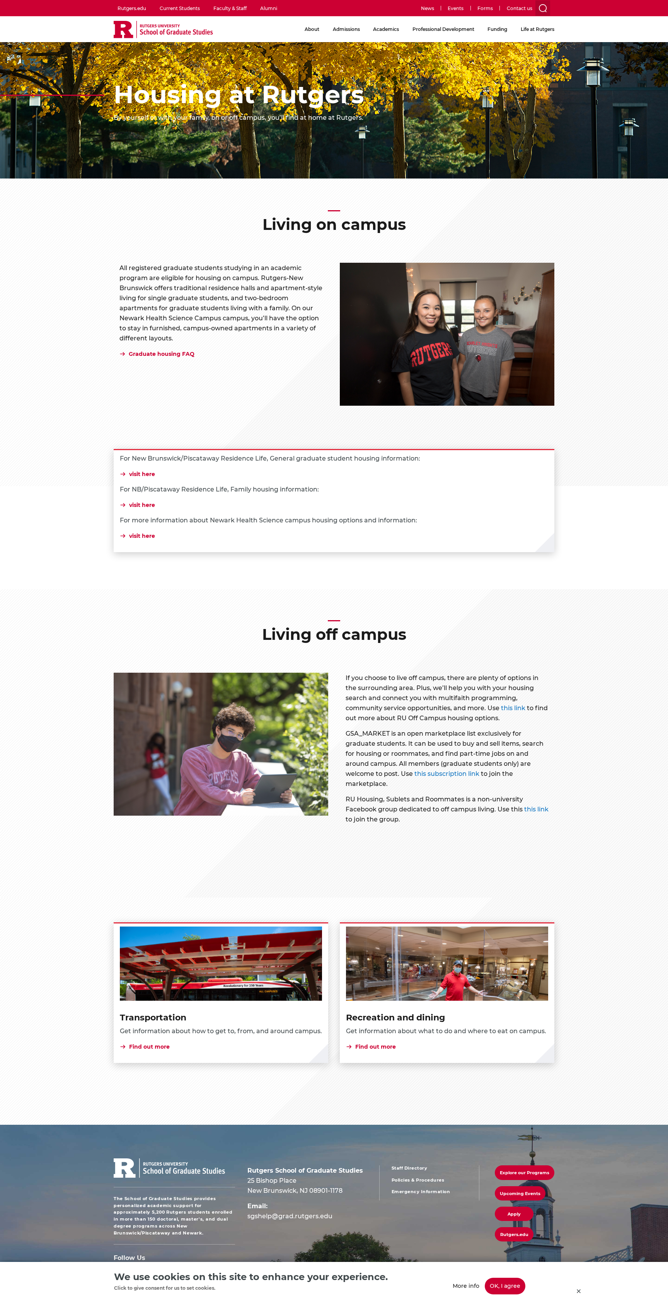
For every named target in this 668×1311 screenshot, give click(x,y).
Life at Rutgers (537, 29)
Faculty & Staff (230, 8)
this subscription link (446, 773)
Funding (497, 29)
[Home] (163, 30)
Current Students (180, 8)
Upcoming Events (520, 1193)
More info (466, 1285)
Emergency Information (421, 1191)
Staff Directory (410, 1168)
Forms (485, 8)
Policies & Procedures (418, 1180)
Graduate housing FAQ (161, 354)
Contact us (519, 8)
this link (513, 708)
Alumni (268, 8)
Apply (514, 1214)
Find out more (149, 1047)
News (427, 8)
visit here (142, 474)
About (312, 29)
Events (456, 8)
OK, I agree (505, 1285)
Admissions (346, 29)
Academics (386, 29)
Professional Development (443, 29)
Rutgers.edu (132, 8)
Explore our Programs (524, 1172)
